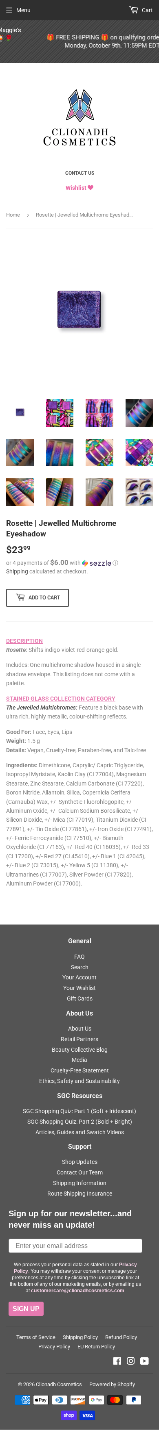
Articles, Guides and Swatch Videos (79, 1132)
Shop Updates (79, 1162)
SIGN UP (26, 1308)
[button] (79, 563)
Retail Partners (79, 1039)
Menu (23, 10)
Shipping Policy (80, 1337)
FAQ (79, 956)
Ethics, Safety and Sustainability (79, 1081)
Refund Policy (121, 1337)
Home (13, 215)
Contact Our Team (80, 1172)
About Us (79, 1028)
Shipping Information (79, 1183)
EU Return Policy (96, 1347)
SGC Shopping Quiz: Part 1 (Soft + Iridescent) (79, 1111)
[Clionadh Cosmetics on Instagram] (131, 1362)
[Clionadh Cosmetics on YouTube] (144, 1362)
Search (79, 967)
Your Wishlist (79, 988)
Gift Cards (80, 998)
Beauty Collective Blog (80, 1049)
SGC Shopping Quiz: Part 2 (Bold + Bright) (79, 1121)
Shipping (17, 571)
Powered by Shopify (112, 1384)
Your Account (79, 977)
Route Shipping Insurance (79, 1193)
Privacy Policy (54, 1347)
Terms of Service (35, 1337)
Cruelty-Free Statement (80, 1070)
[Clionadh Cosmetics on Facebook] (117, 1362)
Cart (147, 10)
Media (79, 1060)
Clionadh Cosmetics (59, 1384)
